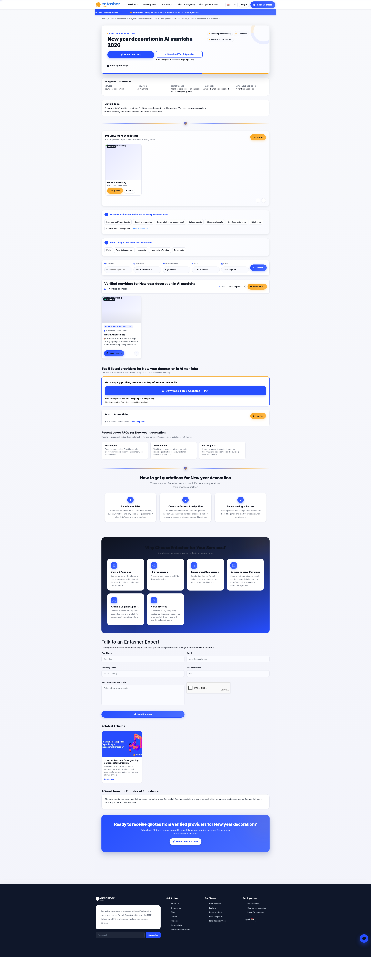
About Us (175, 903)
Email (189, 653)
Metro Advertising (116, 182)
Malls (108, 250)
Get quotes (258, 137)
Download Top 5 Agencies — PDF (187, 390)
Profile (129, 190)
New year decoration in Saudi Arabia (143, 19)
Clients (174, 916)
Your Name (106, 653)
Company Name (108, 668)
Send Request (144, 714)
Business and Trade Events (118, 222)
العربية (247, 919)
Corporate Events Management (170, 222)
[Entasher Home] (108, 4)
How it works (215, 903)
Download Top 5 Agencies (180, 54)
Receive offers (215, 912)
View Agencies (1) (119, 65)
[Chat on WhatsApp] (364, 938)
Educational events (215, 222)
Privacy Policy (177, 925)
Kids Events (256, 222)
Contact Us (176, 908)
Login (244, 4)
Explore (212, 908)
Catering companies (143, 222)
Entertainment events (237, 222)
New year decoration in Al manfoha (203, 19)
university (142, 250)
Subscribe (153, 935)
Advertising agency (124, 250)
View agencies (97, 12)
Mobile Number (194, 668)
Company (167, 4)
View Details (116, 353)
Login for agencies (256, 912)
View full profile (138, 422)
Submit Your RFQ (132, 54)
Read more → (110, 779)
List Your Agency (186, 4)
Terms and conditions (180, 929)
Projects (174, 921)
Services (132, 4)
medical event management (118, 228)
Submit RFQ (258, 286)
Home (104, 19)
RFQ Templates (216, 916)
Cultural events (195, 222)
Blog (173, 912)
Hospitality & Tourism (160, 250)
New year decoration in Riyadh (173, 19)
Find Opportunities (208, 4)
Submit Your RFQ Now (187, 841)
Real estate (179, 250)
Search (260, 268)
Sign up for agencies (257, 908)
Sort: (222, 286)
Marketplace (149, 4)
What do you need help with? (114, 682)
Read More (139, 228)
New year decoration (117, 19)
